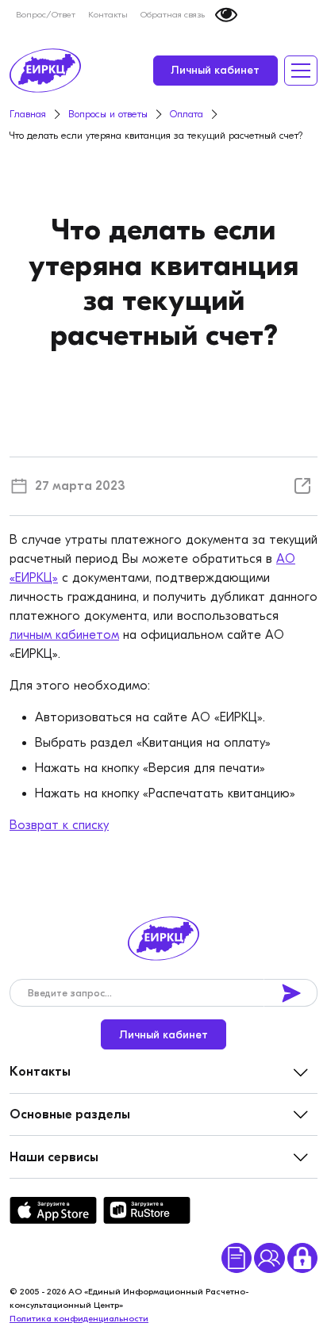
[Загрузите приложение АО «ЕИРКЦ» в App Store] (53, 1210)
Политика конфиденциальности (79, 1318)
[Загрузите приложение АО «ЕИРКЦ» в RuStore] (146, 1210)
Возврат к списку (59, 825)
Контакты (108, 15)
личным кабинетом (64, 635)
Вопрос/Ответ (45, 15)
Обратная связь (172, 15)
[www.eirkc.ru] (45, 70)
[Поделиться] (302, 486)
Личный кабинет (215, 70)
